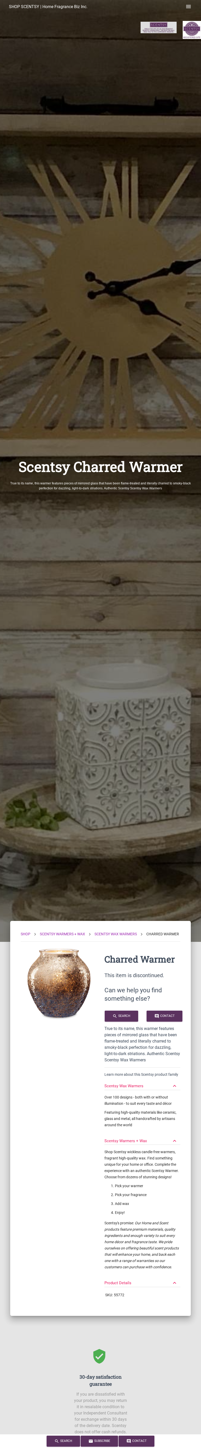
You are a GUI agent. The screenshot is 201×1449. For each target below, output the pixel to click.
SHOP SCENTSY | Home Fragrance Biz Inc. (48, 6)
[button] (142, 1083)
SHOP (25, 934)
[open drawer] (188, 6)
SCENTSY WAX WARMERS (115, 934)
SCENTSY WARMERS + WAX (62, 934)
